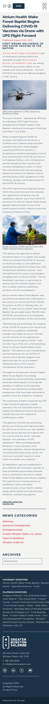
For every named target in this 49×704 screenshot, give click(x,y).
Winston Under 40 (13, 542)
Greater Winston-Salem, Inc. (13, 503)
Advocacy (8, 521)
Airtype (21, 700)
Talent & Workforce (13, 538)
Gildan (30, 605)
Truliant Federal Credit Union (25, 615)
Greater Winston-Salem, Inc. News (22, 534)
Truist (36, 586)
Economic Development (16, 525)
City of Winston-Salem (35, 595)
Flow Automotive (27, 599)
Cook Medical (10, 599)
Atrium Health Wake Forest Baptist (21, 53)
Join (18, 6)
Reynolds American (22, 586)
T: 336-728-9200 (11, 661)
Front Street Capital (14, 605)
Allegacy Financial (12, 595)
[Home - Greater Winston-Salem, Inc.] (44, 6)
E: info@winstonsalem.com (17, 664)
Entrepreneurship (12, 529)
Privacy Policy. (10, 690)
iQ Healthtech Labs (22, 63)
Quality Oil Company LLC (16, 612)
